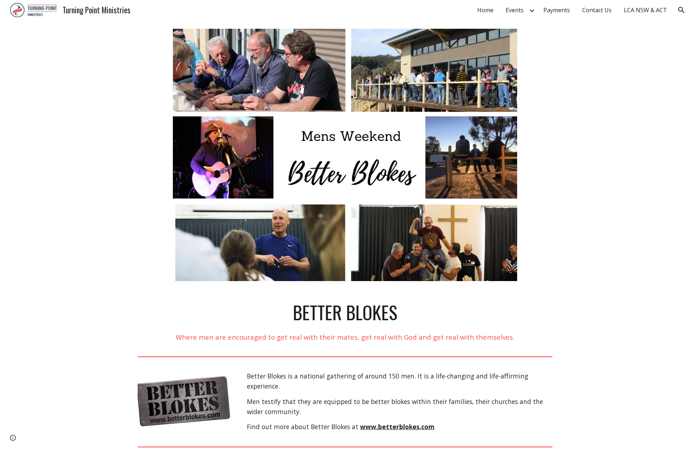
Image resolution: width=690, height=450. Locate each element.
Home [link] (485, 10)
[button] (681, 10)
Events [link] (515, 10)
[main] (345, 321)
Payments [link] (556, 10)
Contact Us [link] (597, 10)
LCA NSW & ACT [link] (645, 10)
